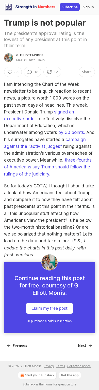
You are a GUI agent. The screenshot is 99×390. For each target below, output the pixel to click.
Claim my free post (49, 308)
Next (82, 345)
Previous (20, 345)
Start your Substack (39, 375)
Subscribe (70, 7)
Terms (60, 366)
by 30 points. (71, 132)
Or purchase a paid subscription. (49, 321)
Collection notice (79, 366)
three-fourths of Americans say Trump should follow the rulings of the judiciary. (48, 167)
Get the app (70, 375)
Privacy (49, 366)
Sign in (88, 7)
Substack (29, 384)
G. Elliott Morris (29, 55)
